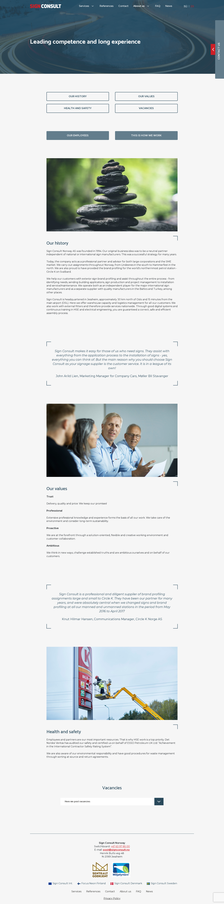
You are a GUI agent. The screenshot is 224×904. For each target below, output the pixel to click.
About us (139, 6)
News (168, 6)
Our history (78, 96)
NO (185, 6)
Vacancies (146, 108)
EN (192, 6)
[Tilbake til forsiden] (45, 6)
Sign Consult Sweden (163, 883)
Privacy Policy (112, 898)
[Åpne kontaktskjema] (213, 49)
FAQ (157, 6)
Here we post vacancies (77, 801)
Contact (123, 6)
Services (84, 6)
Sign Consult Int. (62, 883)
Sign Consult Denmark (128, 883)
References (107, 6)
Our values (146, 96)
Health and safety (77, 108)
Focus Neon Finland (93, 883)
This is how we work (146, 135)
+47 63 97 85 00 (120, 846)
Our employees (78, 135)
